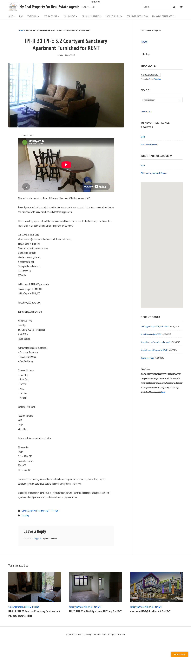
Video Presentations (91, 16)
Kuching (25, 515)
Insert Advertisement (149, 144)
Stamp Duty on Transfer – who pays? (155, 342)
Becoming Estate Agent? (163, 16)
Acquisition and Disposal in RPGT (154, 349)
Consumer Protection (137, 16)
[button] (160, 247)
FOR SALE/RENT (50, 16)
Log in (143, 136)
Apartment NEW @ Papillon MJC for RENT (150, 611)
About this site (113, 16)
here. (163, 391)
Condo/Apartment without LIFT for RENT (41, 510)
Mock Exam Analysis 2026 (151, 334)
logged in (37, 538)
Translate (157, 79)
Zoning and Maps (147, 357)
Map (21, 16)
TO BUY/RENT (69, 16)
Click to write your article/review (154, 173)
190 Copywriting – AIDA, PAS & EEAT (155, 326)
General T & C (146, 111)
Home (10, 16)
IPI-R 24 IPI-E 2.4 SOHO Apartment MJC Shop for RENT (95, 611)
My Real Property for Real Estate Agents (49, 7)
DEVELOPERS (32, 16)
